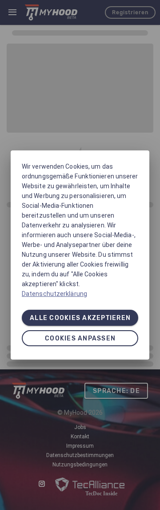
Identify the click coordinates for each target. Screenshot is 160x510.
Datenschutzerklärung (54, 293)
